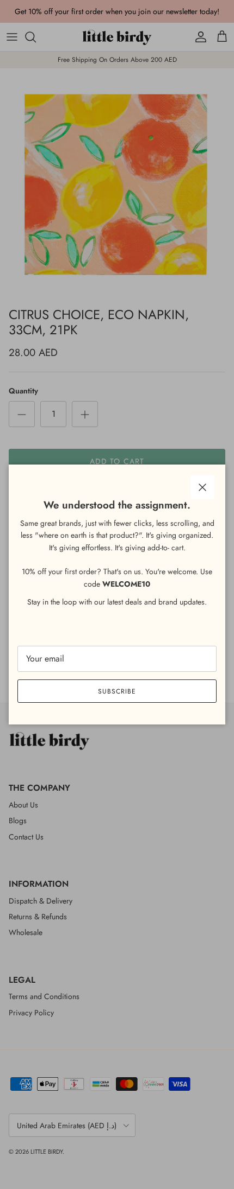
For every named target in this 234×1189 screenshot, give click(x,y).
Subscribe (117, 691)
